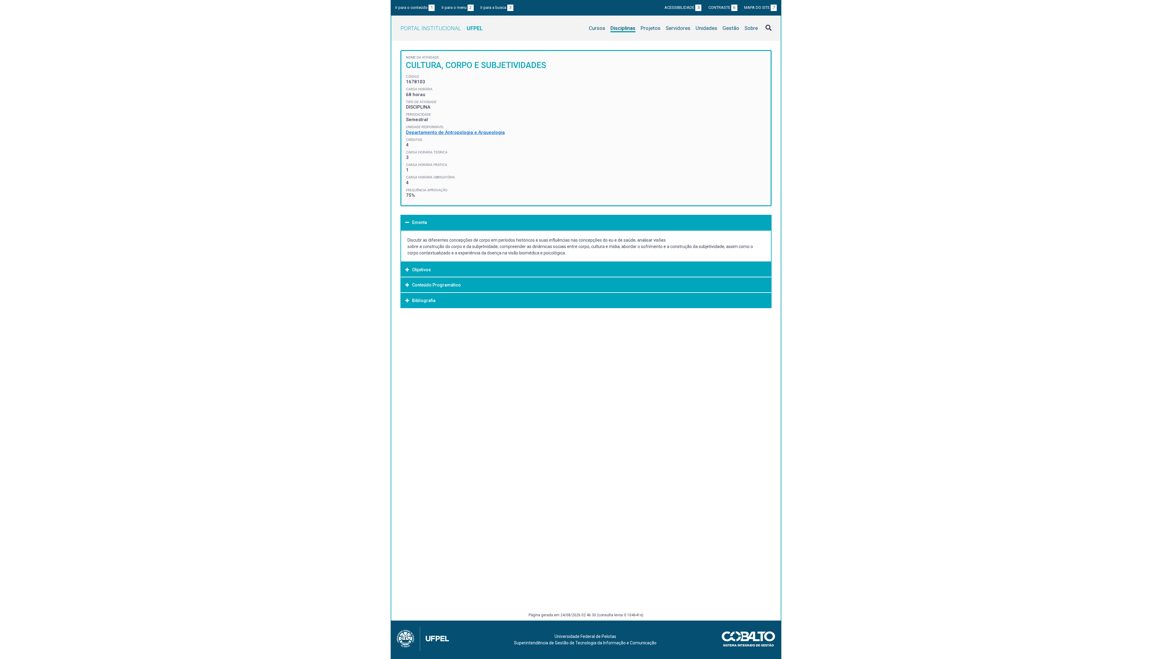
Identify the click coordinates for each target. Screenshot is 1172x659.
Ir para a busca (496, 7)
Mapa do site (759, 7)
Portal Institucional (441, 28)
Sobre (751, 28)
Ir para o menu (457, 7)
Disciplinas (622, 28)
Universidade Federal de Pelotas (585, 636)
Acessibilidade (682, 7)
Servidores (678, 28)
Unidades (706, 28)
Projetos (650, 28)
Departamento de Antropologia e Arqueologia (455, 132)
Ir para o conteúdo (414, 7)
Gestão (730, 28)
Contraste (722, 7)
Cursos (597, 28)
